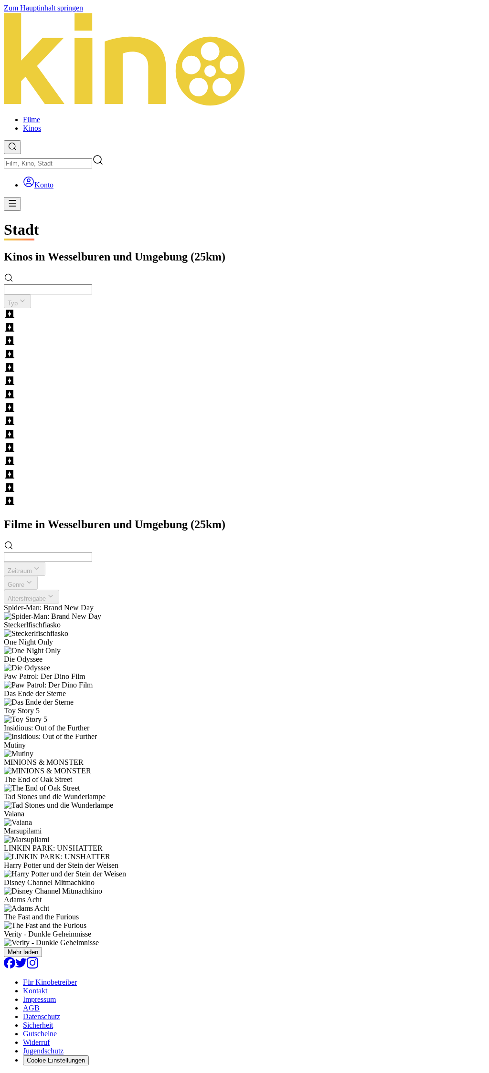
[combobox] (48, 163)
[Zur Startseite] (244, 60)
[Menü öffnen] (12, 204)
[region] (244, 408)
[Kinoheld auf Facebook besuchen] (9, 966)
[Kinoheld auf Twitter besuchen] (21, 966)
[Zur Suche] (12, 147)
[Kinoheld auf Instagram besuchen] (32, 966)
